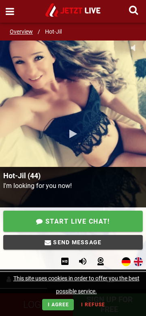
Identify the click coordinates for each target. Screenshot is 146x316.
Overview (21, 31)
